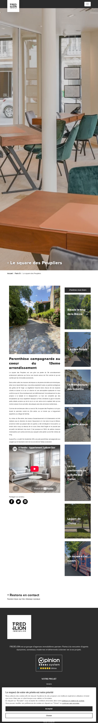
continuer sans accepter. (71, 703)
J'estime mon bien (77, 290)
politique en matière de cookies (73, 701)
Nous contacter (49, 722)
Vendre (49, 684)
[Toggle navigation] (87, 4)
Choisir (49, 715)
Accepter (49, 709)
